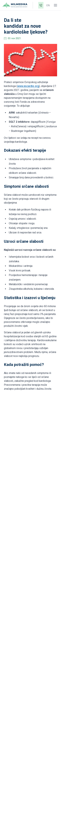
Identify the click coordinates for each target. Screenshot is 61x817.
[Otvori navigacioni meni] (55, 5)
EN (48, 5)
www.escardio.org (28, 86)
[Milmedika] (15, 5)
